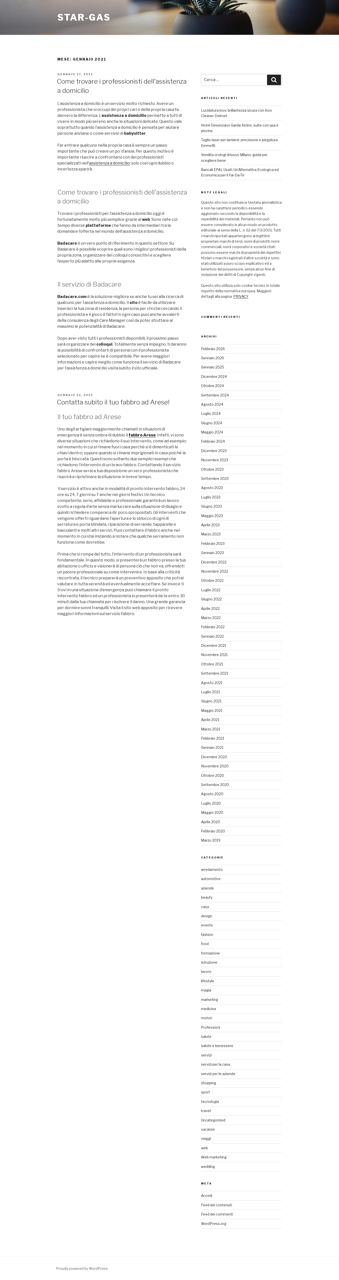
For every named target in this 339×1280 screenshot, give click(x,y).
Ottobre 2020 (212, 775)
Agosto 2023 (212, 488)
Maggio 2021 (211, 710)
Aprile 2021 (210, 720)
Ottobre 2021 (212, 664)
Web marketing (214, 1157)
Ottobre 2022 (212, 580)
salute (206, 1036)
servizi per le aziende (218, 1074)
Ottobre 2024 (212, 386)
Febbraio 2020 (213, 831)
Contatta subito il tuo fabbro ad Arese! (113, 402)
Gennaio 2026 (212, 358)
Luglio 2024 (211, 413)
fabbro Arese (142, 435)
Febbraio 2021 (212, 738)
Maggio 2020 (212, 812)
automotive (211, 879)
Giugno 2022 (211, 599)
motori (206, 1018)
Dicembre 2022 (214, 562)
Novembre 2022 (214, 571)
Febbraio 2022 (213, 627)
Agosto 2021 (211, 683)
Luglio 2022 (210, 590)
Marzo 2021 (210, 729)
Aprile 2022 (210, 608)
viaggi (206, 1138)
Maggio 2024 (212, 432)
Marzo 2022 (211, 618)
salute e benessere (217, 1046)
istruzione (209, 962)
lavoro (206, 971)
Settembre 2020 (215, 785)
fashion (207, 934)
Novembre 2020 (215, 766)
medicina (208, 1009)
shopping (208, 1083)
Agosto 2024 (212, 404)
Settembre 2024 (215, 395)
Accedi (206, 1195)
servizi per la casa (215, 1064)
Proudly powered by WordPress (82, 1268)
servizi (206, 1055)
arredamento (212, 869)
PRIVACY (240, 296)
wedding (208, 1166)
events (207, 925)
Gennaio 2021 (212, 747)
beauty (206, 897)
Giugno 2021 (211, 701)
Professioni (210, 1027)
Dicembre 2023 (214, 451)
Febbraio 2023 (213, 543)
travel (206, 1111)
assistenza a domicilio (109, 163)
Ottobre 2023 (212, 469)
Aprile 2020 (210, 822)
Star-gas (84, 17)
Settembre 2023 (215, 478)
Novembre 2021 (214, 655)
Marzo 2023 (211, 534)
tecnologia (210, 1101)
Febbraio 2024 (213, 441)
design (206, 916)
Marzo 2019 (210, 840)
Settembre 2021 (214, 673)
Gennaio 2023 (212, 553)
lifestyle (207, 981)
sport (205, 1092)
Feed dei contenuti (216, 1205)
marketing (209, 999)
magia (206, 990)
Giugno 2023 (211, 506)
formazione (210, 953)
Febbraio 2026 (213, 349)
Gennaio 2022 (212, 636)
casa (205, 907)
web (204, 1148)
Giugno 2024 (211, 423)
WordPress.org (213, 1223)
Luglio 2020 (211, 803)
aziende (207, 888)
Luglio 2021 (210, 692)
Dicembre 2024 (214, 376)
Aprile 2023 (210, 525)
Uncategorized (213, 1120)
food (205, 944)
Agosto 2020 (212, 794)
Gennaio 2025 (212, 367)
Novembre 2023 (214, 460)
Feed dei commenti (217, 1214)
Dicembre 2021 (213, 645)
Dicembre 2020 (214, 757)
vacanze (208, 1129)
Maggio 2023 (212, 516)
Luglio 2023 (210, 497)
